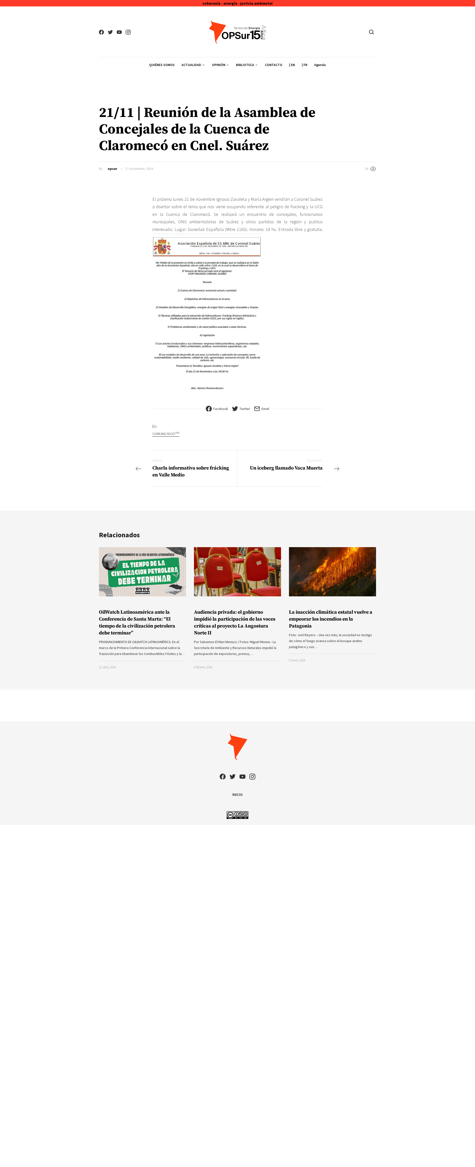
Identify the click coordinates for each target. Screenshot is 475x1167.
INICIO (237, 794)
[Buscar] (371, 31)
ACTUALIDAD (191, 65)
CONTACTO (273, 65)
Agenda (320, 65)
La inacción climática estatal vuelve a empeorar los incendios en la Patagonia (330, 619)
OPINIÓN (218, 65)
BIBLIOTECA (245, 65)
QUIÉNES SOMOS (162, 65)
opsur (112, 168)
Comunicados (166, 433)
